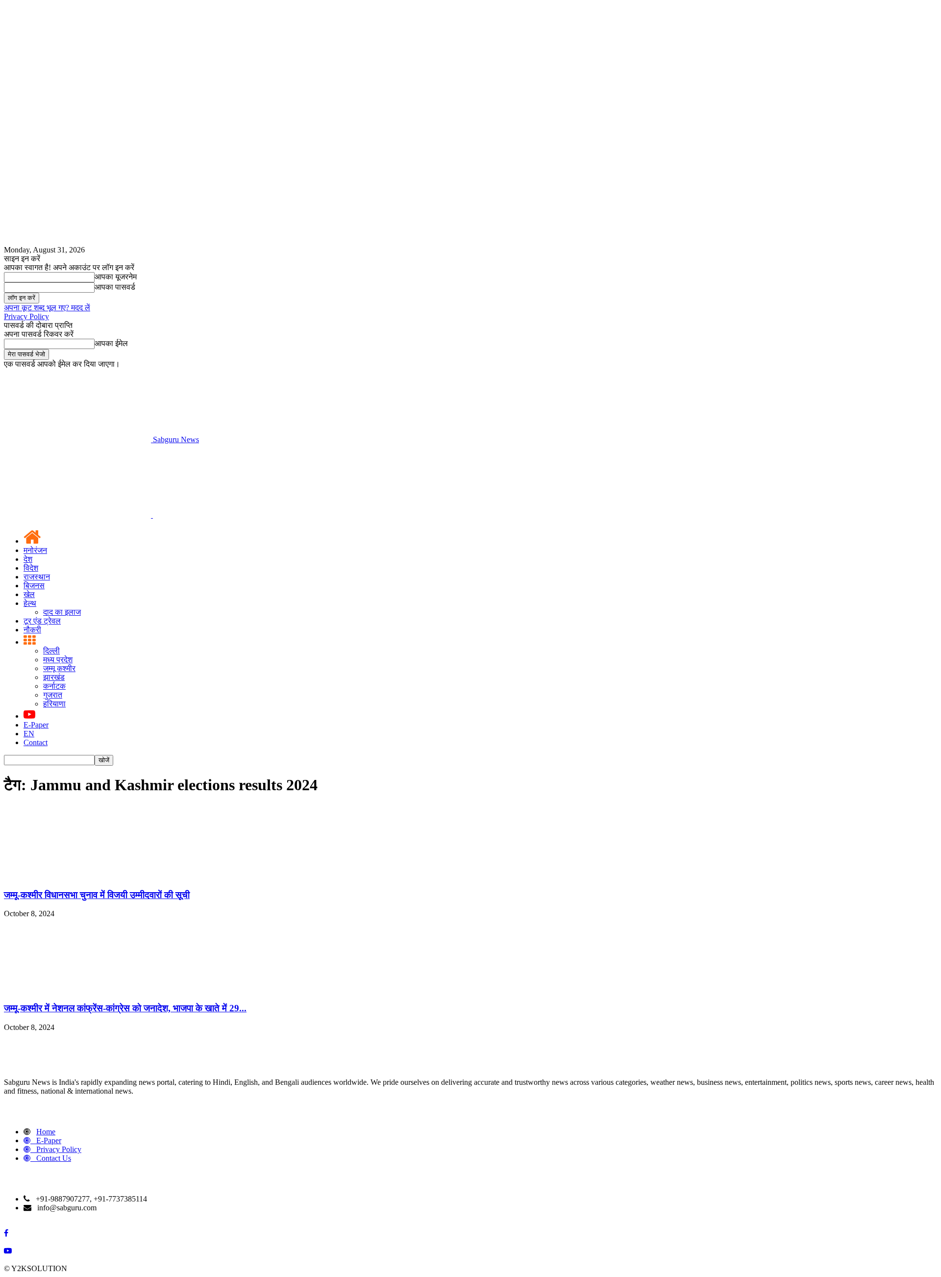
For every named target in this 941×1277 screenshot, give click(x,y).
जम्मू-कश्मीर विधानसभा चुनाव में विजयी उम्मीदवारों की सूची (97, 895)
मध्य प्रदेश (58, 659)
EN (29, 733)
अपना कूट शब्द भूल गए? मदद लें (47, 307)
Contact (36, 742)
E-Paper (36, 725)
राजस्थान (37, 577)
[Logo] (78, 515)
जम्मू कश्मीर (59, 668)
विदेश (31, 568)
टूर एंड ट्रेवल (42, 621)
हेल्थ (30, 603)
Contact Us (53, 1158)
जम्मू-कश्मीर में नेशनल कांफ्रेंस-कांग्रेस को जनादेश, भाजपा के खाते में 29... (125, 1008)
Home (45, 1131)
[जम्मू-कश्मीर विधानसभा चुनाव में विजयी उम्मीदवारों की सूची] (77, 876)
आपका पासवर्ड (115, 287)
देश (28, 559)
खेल (29, 594)
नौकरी (32, 630)
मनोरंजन (35, 550)
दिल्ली (51, 651)
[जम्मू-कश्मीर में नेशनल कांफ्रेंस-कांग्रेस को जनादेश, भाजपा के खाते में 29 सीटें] (77, 989)
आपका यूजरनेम (116, 277)
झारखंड (54, 677)
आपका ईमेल (111, 343)
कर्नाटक (54, 686)
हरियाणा (54, 704)
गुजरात (52, 695)
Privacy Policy (26, 316)
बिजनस (34, 585)
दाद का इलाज (62, 612)
